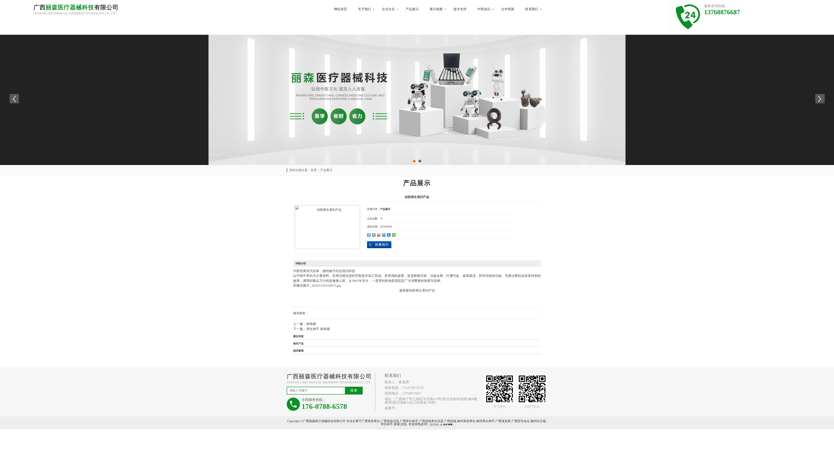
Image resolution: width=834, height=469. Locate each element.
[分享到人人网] (389, 235)
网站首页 (340, 9)
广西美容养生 (371, 421)
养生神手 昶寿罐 (318, 329)
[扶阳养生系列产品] (327, 227)
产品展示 (412, 9)
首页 (314, 170)
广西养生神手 (409, 421)
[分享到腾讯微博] (384, 235)
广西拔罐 (450, 421)
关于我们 (364, 9)
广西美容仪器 (390, 421)
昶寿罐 (311, 324)
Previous (14, 98)
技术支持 (460, 9)
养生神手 (387, 424)
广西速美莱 (503, 421)
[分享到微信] (394, 235)
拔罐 (397, 424)
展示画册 (436, 9)
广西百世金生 (520, 421)
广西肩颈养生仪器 (431, 421)
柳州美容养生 (466, 421)
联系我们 (531, 9)
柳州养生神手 (485, 421)
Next (819, 98)
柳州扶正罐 (538, 421)
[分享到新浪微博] (379, 235)
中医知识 (483, 9)
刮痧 (404, 424)
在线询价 (379, 244)
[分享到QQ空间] (374, 235)
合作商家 (507, 9)
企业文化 (388, 9)
